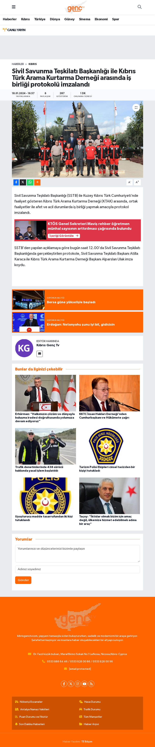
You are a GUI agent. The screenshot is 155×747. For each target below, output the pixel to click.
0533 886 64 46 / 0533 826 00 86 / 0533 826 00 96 (80, 661)
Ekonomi (101, 19)
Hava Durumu (92, 701)
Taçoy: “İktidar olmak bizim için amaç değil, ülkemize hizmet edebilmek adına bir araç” (107, 520)
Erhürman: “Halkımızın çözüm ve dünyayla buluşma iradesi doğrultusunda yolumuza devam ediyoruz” (45, 418)
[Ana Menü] (14, 7)
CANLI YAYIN (15, 30)
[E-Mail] (39, 354)
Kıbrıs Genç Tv (47, 345)
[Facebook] (64, 684)
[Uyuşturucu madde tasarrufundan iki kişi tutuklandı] (45, 495)
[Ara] (139, 7)
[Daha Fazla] (37, 182)
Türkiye (40, 19)
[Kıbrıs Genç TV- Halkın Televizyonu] (75, 7)
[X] (71, 684)
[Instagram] (77, 684)
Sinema (84, 19)
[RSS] (91, 684)
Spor (115, 19)
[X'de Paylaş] (23, 182)
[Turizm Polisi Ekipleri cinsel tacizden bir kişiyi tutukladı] (109, 446)
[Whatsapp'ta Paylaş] (30, 182)
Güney (69, 19)
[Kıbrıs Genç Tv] (24, 348)
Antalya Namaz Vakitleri (34, 709)
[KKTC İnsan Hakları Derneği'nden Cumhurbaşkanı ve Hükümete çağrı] (109, 393)
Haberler (10, 19)
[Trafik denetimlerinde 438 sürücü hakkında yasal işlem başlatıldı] (45, 446)
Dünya (55, 19)
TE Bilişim (86, 741)
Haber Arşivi (91, 724)
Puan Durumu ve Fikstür (33, 716)
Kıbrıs (25, 19)
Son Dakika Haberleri (32, 724)
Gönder (23, 580)
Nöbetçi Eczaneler (31, 701)
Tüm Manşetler (93, 716)
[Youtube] (84, 684)
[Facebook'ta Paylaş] (16, 182)
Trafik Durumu (92, 709)
